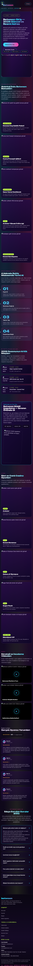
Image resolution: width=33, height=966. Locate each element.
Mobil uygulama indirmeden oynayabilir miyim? (14, 862)
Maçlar (2, 915)
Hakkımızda (4, 925)
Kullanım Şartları (5, 927)
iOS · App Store (8, 426)
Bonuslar (3, 910)
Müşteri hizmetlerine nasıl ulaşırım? (13, 883)
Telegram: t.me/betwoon (7, 944)
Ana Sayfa (4, 8)
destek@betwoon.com (6, 948)
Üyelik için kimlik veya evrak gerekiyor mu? (14, 848)
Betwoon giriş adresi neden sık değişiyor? (14, 828)
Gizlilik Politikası (5, 930)
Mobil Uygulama (5, 918)
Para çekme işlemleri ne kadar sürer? (13, 869)
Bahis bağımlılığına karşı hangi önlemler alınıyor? (14, 876)
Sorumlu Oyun (4, 933)
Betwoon (10, 8)
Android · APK (17, 426)
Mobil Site (26, 426)
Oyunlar (3, 913)
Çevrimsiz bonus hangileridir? (11, 855)
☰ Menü (28, 3)
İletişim (2, 935)
